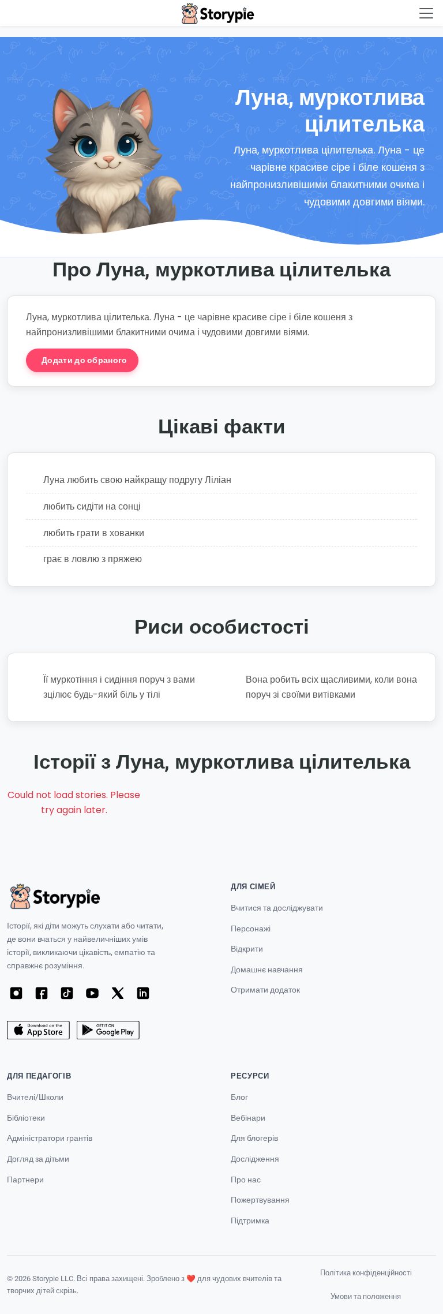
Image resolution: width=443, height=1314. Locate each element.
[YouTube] (92, 993)
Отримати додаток (265, 990)
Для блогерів (254, 1138)
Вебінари (248, 1118)
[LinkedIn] (143, 993)
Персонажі (251, 929)
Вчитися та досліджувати (277, 908)
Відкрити (247, 949)
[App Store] (38, 1030)
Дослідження (255, 1159)
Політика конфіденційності (366, 1272)
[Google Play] (108, 1030)
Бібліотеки (26, 1118)
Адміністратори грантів (49, 1138)
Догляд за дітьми (38, 1159)
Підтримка (250, 1221)
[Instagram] (16, 993)
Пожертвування (260, 1200)
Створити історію (200, 360)
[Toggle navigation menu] (426, 13)
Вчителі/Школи (35, 1097)
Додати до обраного (84, 360)
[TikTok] (67, 993)
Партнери (25, 1180)
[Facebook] (41, 993)
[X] (117, 993)
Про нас (246, 1180)
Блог (239, 1097)
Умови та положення (366, 1296)
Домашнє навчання (267, 970)
